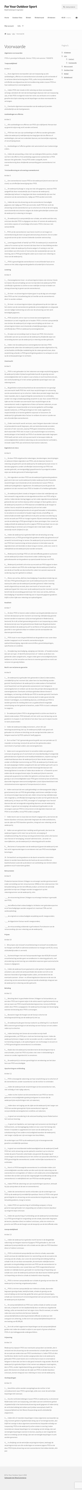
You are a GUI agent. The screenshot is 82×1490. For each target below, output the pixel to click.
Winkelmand (39, 17)
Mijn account (9, 26)
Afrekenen (51, 17)
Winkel (28, 17)
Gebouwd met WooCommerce (15, 1478)
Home (6, 17)
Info (19, 26)
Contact (71, 59)
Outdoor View (17, 17)
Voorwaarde (73, 63)
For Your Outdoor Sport (20, 6)
